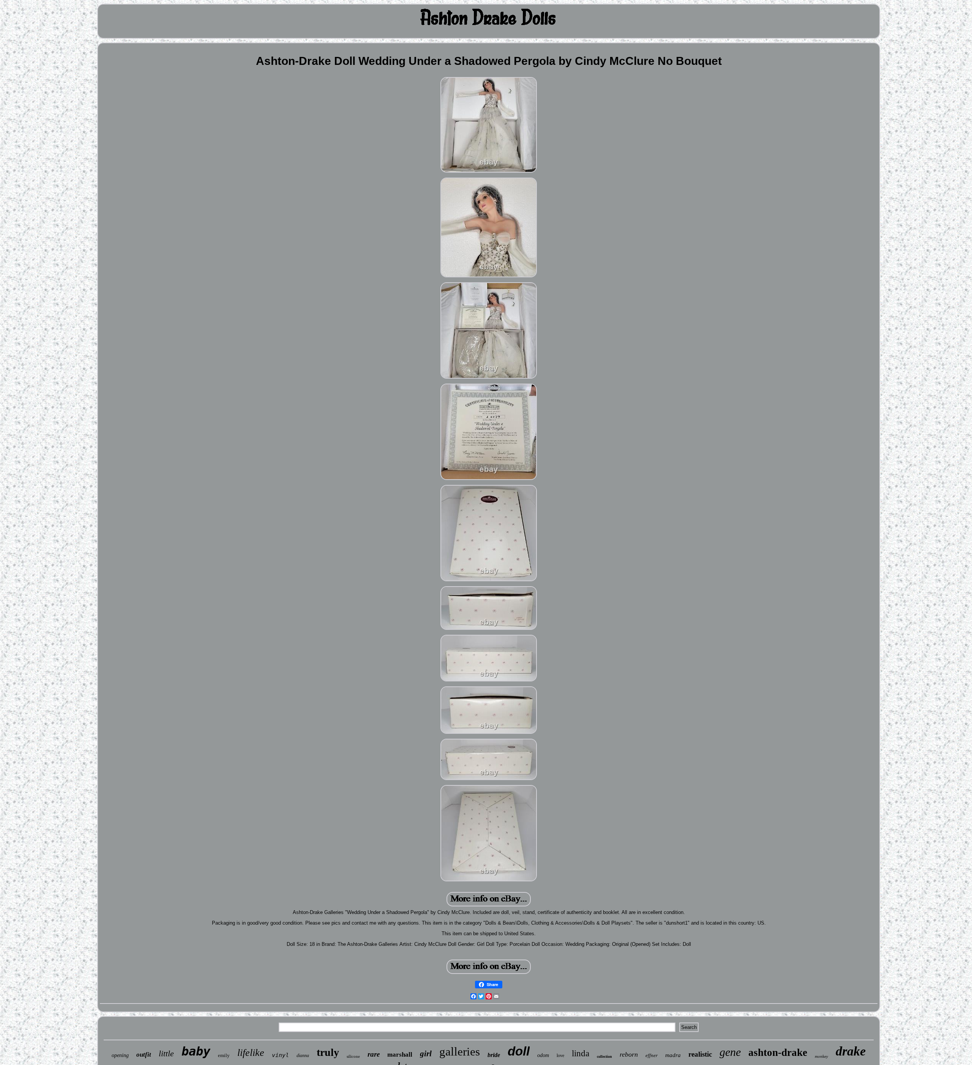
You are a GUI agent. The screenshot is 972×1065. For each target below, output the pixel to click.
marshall (399, 1054)
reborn (629, 1054)
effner (651, 1055)
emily (224, 1055)
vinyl (280, 1055)
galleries (459, 1051)
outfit (143, 1054)
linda (580, 1053)
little (166, 1053)
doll (519, 1051)
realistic (700, 1054)
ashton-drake (777, 1052)
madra (673, 1055)
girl (426, 1053)
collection (604, 1056)
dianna (303, 1055)
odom (543, 1055)
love (560, 1055)
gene (730, 1052)
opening (120, 1055)
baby (195, 1051)
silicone (353, 1056)
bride (494, 1055)
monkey (821, 1056)
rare (374, 1054)
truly (328, 1052)
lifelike (250, 1052)
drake (851, 1051)
